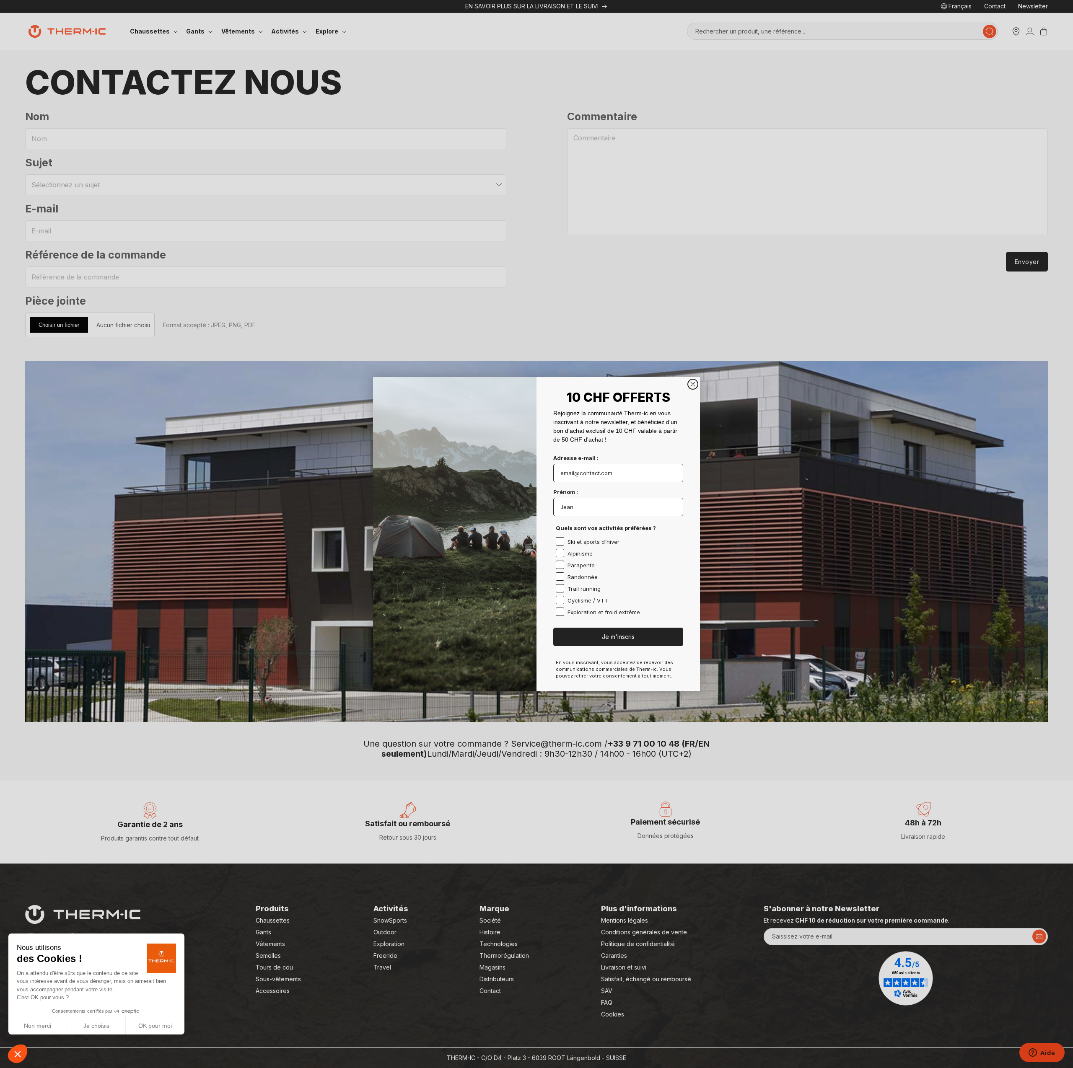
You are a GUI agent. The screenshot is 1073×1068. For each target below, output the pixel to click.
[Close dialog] (693, 384)
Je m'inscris (618, 636)
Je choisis (96, 1025)
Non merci (37, 1025)
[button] (18, 1054)
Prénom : (565, 492)
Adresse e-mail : (576, 458)
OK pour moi (155, 1025)
